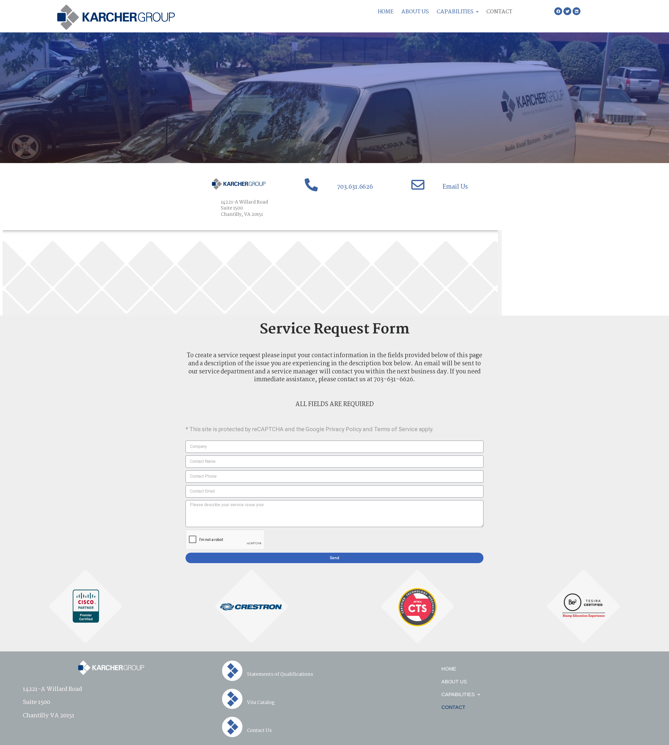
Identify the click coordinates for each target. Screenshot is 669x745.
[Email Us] (417, 184)
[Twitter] (567, 11)
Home (386, 11)
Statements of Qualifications (280, 674)
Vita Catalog (261, 703)
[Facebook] (558, 11)
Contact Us (259, 731)
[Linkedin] (576, 11)
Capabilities (455, 11)
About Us (415, 11)
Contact (499, 11)
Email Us (455, 187)
